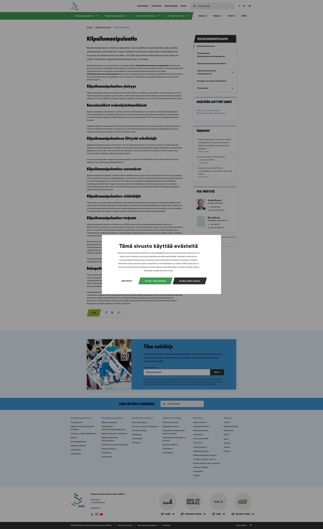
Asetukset (126, 281)
